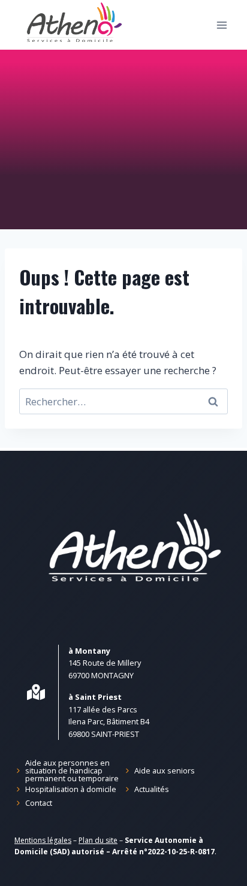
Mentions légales (42, 840)
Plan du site (98, 840)
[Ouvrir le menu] (221, 25)
